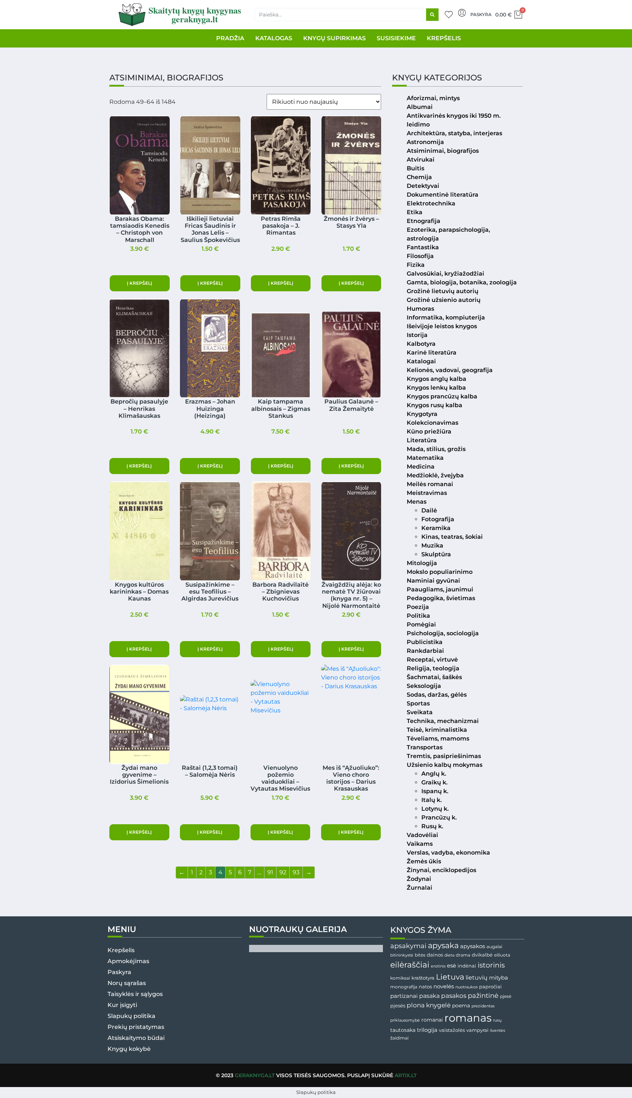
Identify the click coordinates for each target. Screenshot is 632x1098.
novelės (443, 986)
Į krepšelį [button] (139, 283)
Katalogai (421, 361)
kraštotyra (422, 978)
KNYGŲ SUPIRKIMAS (334, 38)
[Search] (432, 14)
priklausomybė (405, 1020)
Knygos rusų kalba (434, 405)
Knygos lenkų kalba (436, 387)
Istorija (417, 335)
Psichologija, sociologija (443, 633)
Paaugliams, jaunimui (440, 589)
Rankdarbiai (425, 650)
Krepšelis (121, 950)
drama (463, 955)
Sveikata (420, 712)
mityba (498, 977)
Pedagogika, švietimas (441, 598)
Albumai (420, 106)
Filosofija (420, 256)
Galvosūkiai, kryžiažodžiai (445, 273)
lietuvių (477, 977)
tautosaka (402, 1030)
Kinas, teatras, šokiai (452, 536)
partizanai (404, 996)
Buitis (415, 168)
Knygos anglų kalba (436, 378)
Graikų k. (434, 782)
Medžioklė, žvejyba (435, 475)
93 (296, 872)
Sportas (418, 703)
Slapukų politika (131, 1015)
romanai (432, 1019)
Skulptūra (436, 554)
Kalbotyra (421, 343)
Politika (418, 615)
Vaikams (420, 843)
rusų (497, 1020)
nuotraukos (466, 986)
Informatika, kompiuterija (446, 317)
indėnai (467, 966)
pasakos (453, 995)
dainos (435, 955)
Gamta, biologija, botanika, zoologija (462, 282)
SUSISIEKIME (396, 38)
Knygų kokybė (129, 1048)
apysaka (443, 945)
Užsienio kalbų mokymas (444, 764)
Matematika (425, 457)
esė (451, 965)
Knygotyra (422, 413)
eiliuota (502, 955)
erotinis (438, 966)
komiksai (400, 978)
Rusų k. (432, 826)
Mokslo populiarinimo (440, 571)
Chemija (419, 177)
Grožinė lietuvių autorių (442, 291)
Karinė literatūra (431, 352)
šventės (497, 1030)
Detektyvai (423, 185)
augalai (494, 946)
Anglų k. (433, 773)
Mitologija (422, 563)
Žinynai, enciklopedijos (441, 870)
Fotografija (437, 519)
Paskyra (481, 14)
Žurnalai (419, 887)
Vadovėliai (422, 835)
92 (282, 872)
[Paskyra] (462, 13)
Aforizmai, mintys (433, 98)
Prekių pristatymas (136, 1026)
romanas (468, 1017)
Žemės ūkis (424, 861)
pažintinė (483, 995)
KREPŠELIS (444, 38)
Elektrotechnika (431, 203)
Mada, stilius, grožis (436, 449)
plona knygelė (429, 1005)
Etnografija (423, 220)
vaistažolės (452, 1030)
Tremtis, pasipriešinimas (444, 756)
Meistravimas (427, 492)
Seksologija (424, 685)
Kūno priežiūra (429, 431)
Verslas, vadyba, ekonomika (448, 852)
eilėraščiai (409, 965)
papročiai (490, 986)
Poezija (418, 606)
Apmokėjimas (128, 961)
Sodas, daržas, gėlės (437, 694)
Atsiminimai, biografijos (443, 150)
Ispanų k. (434, 791)
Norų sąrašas (127, 983)
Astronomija (425, 142)
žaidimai (399, 1038)
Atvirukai (420, 159)
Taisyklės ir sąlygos (135, 994)
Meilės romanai (430, 484)
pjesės (397, 1005)
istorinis (491, 965)
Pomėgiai (421, 624)
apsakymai (408, 946)
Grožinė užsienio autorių (444, 299)
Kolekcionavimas (432, 422)
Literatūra (422, 440)
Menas (416, 501)
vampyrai (477, 1030)
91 (270, 872)
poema (461, 1005)
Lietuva (450, 976)
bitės (420, 955)
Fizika (416, 264)
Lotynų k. (435, 808)
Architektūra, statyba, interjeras (454, 133)
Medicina (420, 466)
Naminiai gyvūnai (433, 580)
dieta (449, 955)
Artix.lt (406, 1075)
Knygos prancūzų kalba (442, 396)
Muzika (432, 545)
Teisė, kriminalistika (437, 729)
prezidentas (482, 1005)
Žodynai (419, 878)
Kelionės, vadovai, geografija (450, 370)
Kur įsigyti (122, 1005)
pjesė (505, 996)
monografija (403, 986)
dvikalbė (482, 955)
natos (425, 986)
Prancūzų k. (439, 817)
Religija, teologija (433, 668)
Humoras (420, 308)
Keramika (436, 528)
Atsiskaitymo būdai (136, 1037)
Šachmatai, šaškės (434, 677)
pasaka (429, 995)
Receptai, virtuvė (432, 659)
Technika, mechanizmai (443, 721)
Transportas (425, 747)
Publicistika (425, 642)
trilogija (427, 1030)
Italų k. (431, 799)
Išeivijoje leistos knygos (442, 326)
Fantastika (423, 247)
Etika (414, 212)
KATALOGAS (273, 38)
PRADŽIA (230, 38)
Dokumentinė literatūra (442, 194)
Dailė (429, 510)
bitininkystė (401, 955)
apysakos (472, 946)
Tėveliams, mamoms (438, 738)
